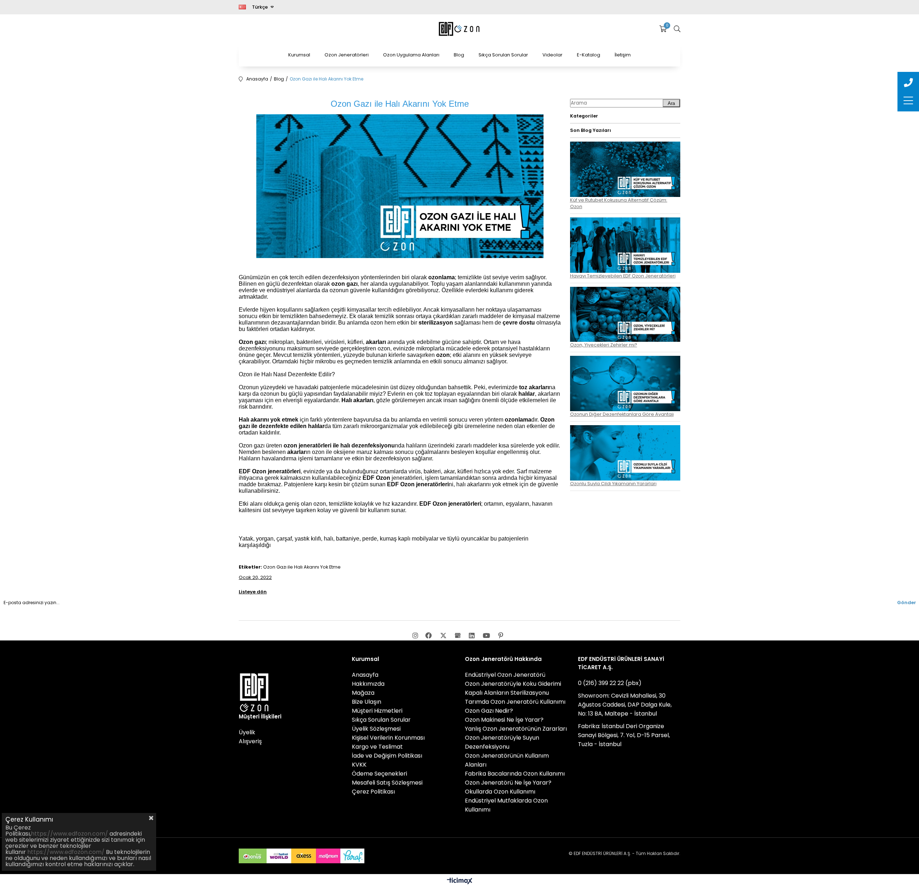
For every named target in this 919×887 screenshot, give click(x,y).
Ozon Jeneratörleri (347, 54)
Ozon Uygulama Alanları (411, 54)
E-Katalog (588, 54)
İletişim (623, 54)
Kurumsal (299, 54)
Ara (671, 103)
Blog (459, 54)
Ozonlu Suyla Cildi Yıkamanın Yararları (613, 484)
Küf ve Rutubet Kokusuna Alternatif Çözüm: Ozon (618, 203)
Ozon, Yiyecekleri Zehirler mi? (603, 345)
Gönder (906, 602)
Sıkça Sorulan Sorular (503, 54)
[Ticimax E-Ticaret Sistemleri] (459, 881)
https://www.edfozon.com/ (69, 833)
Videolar (552, 54)
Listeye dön (253, 591)
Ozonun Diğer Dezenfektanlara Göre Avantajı (622, 414)
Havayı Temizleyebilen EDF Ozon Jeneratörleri (623, 276)
